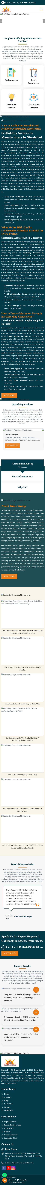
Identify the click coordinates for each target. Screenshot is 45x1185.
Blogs (6, 1100)
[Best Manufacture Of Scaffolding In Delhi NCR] (22, 674)
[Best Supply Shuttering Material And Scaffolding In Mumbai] (22, 637)
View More (11, 445)
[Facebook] (4, 1168)
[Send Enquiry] (4, 1180)
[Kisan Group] (6, 9)
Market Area (8, 1110)
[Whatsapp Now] (4, 1175)
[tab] (22, 465)
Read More (9, 395)
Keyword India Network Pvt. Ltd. (13, 1182)
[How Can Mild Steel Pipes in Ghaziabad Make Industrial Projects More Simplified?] (22, 1028)
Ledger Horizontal (10, 1135)
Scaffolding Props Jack (12, 1125)
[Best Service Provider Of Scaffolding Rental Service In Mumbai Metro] (22, 779)
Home (6, 1094)
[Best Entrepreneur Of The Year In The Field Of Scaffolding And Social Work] (22, 709)
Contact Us (8, 1104)
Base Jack (7, 1131)
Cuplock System (11, 434)
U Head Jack (9, 1128)
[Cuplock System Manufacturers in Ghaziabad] (22, 430)
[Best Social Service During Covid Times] (22, 745)
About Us (7, 1097)
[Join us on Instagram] (13, 1168)
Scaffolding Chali (10, 1138)
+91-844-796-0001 (28, 3)
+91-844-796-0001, (12, 1163)
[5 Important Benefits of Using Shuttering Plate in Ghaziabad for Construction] (22, 1010)
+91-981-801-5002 (26, 1163)
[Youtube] (9, 1168)
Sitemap (7, 1107)
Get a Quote (9, 953)
